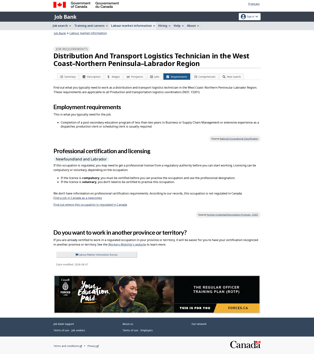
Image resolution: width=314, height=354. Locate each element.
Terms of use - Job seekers (69, 330)
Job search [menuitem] (60, 26)
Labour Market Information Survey (98, 254)
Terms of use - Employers (137, 330)
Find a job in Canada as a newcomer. (77, 198)
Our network (199, 324)
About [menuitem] (191, 26)
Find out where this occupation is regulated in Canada (90, 205)
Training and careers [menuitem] (89, 26)
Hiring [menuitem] (162, 26)
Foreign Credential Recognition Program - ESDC (232, 214)
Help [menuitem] (177, 26)
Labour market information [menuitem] (131, 26)
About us (127, 324)
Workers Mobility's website (127, 244)
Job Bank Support (63, 324)
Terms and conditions (67, 346)
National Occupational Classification (239, 138)
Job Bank (65, 16)
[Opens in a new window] (157, 294)
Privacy (93, 346)
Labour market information (88, 33)
